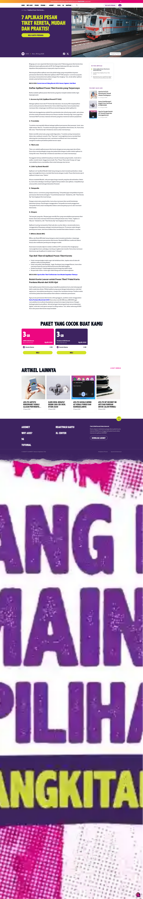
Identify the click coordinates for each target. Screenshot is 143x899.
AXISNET (26, 427)
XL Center (61, 433)
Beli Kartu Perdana (110, 5)
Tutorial (26, 445)
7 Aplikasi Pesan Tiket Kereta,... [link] (36, 10)
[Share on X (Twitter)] (68, 54)
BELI (37, 352)
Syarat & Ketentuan (116, 451)
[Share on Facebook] (64, 54)
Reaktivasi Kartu (65, 427)
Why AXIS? (27, 433)
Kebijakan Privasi (103, 451)
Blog (25, 10)
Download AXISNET (99, 438)
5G (23, 439)
